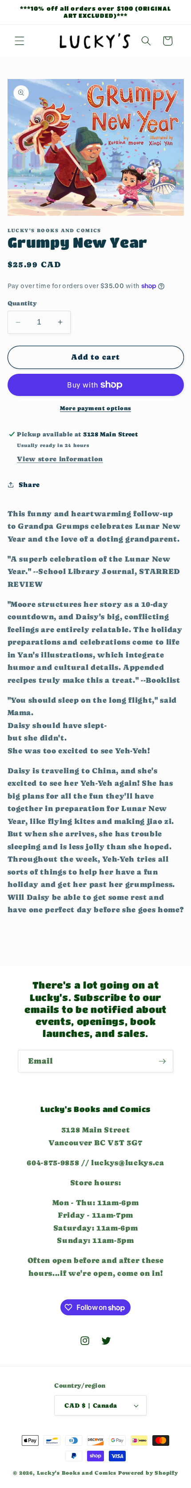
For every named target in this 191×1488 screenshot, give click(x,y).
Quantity (22, 303)
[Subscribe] (162, 1061)
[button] (19, 40)
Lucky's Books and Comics (76, 1473)
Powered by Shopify (148, 1473)
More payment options (95, 408)
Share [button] (29, 485)
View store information (60, 459)
